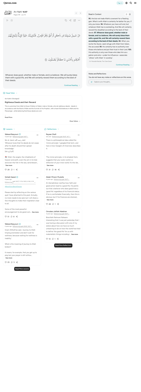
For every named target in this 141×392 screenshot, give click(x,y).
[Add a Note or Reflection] (75, 20)
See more (9, 165)
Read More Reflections (63, 245)
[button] (78, 36)
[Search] (131, 3)
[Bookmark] (12, 20)
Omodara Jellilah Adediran (56, 211)
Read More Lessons (22, 269)
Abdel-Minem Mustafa (55, 177)
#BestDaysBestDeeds (13, 187)
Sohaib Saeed (10, 177)
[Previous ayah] (76, 13)
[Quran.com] (10, 3)
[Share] (70, 20)
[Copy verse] (66, 20)
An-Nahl (18, 11)
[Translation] (129, 14)
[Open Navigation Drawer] (135, 3)
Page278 (17, 15)
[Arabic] (126, 14)
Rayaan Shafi (51, 134)
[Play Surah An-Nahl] (7, 20)
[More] (79, 20)
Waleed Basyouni (11, 134)
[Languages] (126, 3)
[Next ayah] (80, 13)
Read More (8, 117)
